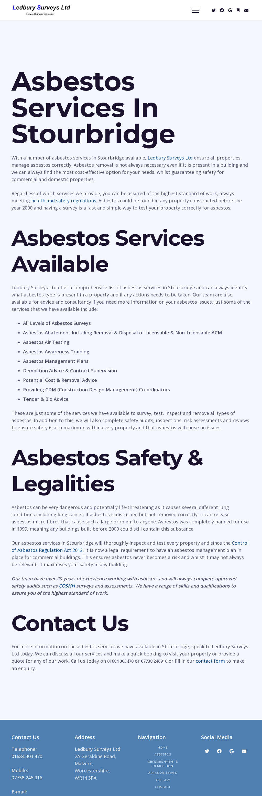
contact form (210, 661)
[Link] (41, 10)
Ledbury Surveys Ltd (170, 158)
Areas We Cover (162, 773)
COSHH (67, 586)
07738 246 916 (27, 777)
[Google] (230, 10)
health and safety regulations (63, 200)
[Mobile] (238, 10)
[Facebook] (222, 10)
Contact (162, 787)
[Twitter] (214, 10)
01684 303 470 (27, 756)
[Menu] (196, 10)
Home (163, 747)
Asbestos (162, 754)
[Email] (246, 10)
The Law (163, 780)
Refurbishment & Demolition (163, 764)
